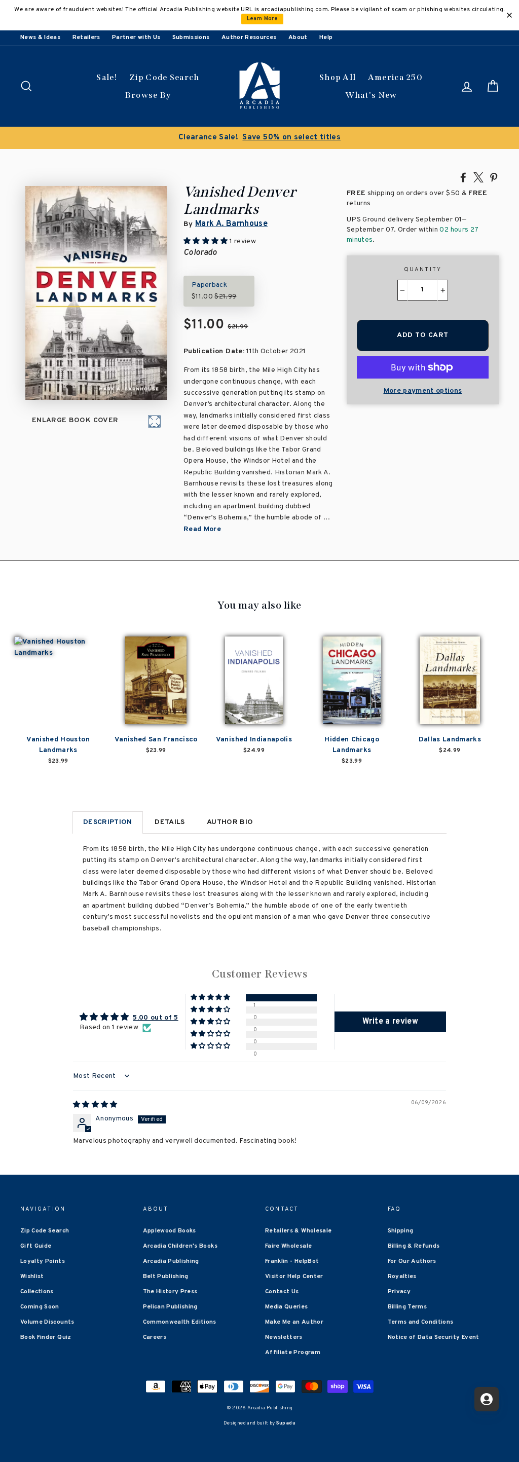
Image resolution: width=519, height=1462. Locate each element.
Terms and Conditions (421, 1322)
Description (107, 822)
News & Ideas (40, 37)
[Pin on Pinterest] (494, 176)
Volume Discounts (47, 1322)
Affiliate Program (292, 1352)
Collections (37, 1292)
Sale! (107, 77)
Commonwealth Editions (179, 1322)
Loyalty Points (42, 1261)
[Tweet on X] (478, 176)
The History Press (170, 1292)
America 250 (395, 77)
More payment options (423, 391)
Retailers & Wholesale (298, 1231)
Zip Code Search (164, 77)
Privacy (399, 1292)
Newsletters (284, 1337)
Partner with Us (136, 37)
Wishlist (32, 1276)
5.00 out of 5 (155, 1018)
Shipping (401, 1231)
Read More (202, 529)
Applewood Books (169, 1231)
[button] (211, 997)
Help (325, 37)
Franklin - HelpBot (292, 1261)
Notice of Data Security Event (433, 1337)
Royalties (402, 1276)
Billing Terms (407, 1307)
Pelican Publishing (170, 1307)
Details (169, 822)
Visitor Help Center (294, 1276)
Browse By (148, 95)
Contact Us (282, 1292)
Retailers (86, 37)
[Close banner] (509, 15)
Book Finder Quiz (45, 1337)
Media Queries (286, 1307)
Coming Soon (39, 1307)
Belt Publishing (166, 1276)
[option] (259, 138)
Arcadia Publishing (171, 1261)
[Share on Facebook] (463, 176)
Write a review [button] (390, 1022)
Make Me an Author (294, 1322)
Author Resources (249, 37)
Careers (154, 1337)
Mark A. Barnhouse (231, 224)
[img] (95, 1105)
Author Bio (230, 822)
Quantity (423, 269)
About (298, 37)
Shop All (337, 77)
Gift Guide (36, 1246)
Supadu (285, 1423)
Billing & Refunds (414, 1246)
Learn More (262, 19)
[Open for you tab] (486, 1399)
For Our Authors (412, 1261)
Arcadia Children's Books (180, 1246)
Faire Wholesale (288, 1246)
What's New (371, 95)
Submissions (191, 37)
